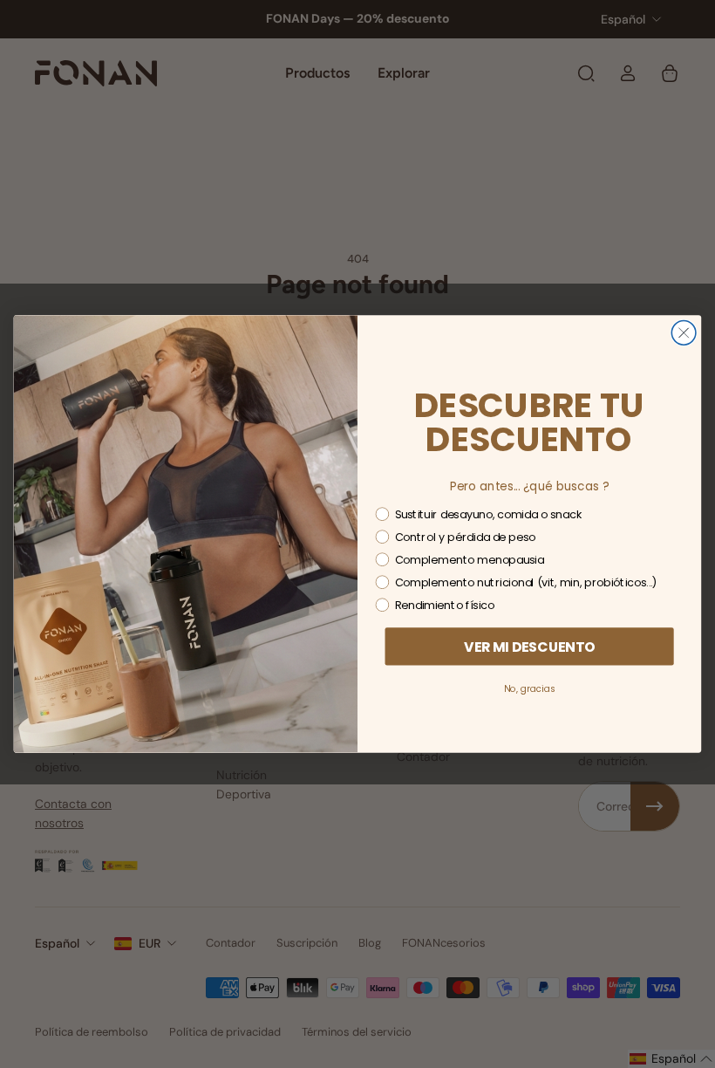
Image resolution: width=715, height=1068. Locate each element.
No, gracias (529, 688)
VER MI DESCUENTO (530, 646)
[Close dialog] (683, 333)
